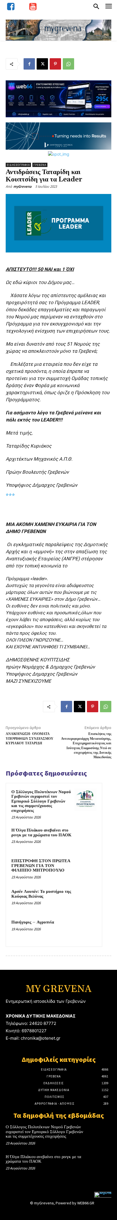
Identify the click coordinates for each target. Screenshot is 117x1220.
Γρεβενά (40, 165)
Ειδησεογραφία (18, 165)
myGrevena (22, 186)
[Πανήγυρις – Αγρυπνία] (85, 930)
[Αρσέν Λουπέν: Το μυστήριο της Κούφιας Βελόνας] (85, 899)
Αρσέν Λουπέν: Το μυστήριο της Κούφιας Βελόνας (41, 894)
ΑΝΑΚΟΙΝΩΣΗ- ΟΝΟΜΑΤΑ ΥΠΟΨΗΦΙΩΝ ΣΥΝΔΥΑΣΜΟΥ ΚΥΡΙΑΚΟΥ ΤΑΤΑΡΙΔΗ (29, 738)
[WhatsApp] (68, 64)
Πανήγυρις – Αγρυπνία (32, 922)
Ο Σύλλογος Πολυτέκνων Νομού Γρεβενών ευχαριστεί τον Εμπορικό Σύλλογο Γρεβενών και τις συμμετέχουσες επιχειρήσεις (41, 801)
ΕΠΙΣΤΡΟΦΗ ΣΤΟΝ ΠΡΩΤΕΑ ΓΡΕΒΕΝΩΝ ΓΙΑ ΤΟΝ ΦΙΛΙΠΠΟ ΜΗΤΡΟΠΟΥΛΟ (40, 865)
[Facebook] (29, 64)
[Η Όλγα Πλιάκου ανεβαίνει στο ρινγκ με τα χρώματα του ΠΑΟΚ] (85, 838)
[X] (42, 64)
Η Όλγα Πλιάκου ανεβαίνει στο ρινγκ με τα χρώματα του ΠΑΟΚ (41, 833)
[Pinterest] (55, 64)
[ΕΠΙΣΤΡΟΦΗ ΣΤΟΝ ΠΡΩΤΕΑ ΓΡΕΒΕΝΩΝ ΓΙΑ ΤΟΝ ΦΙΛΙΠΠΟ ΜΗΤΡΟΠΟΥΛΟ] (85, 869)
